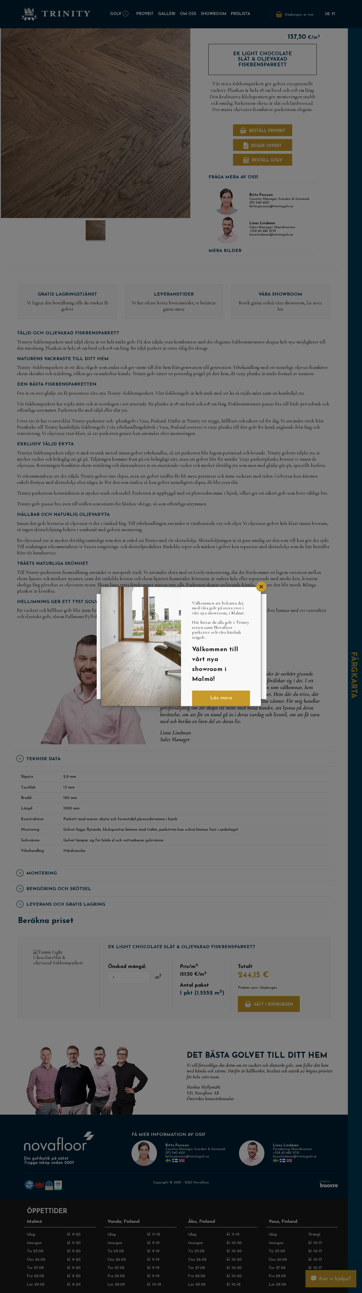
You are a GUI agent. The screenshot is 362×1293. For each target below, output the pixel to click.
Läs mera (221, 698)
